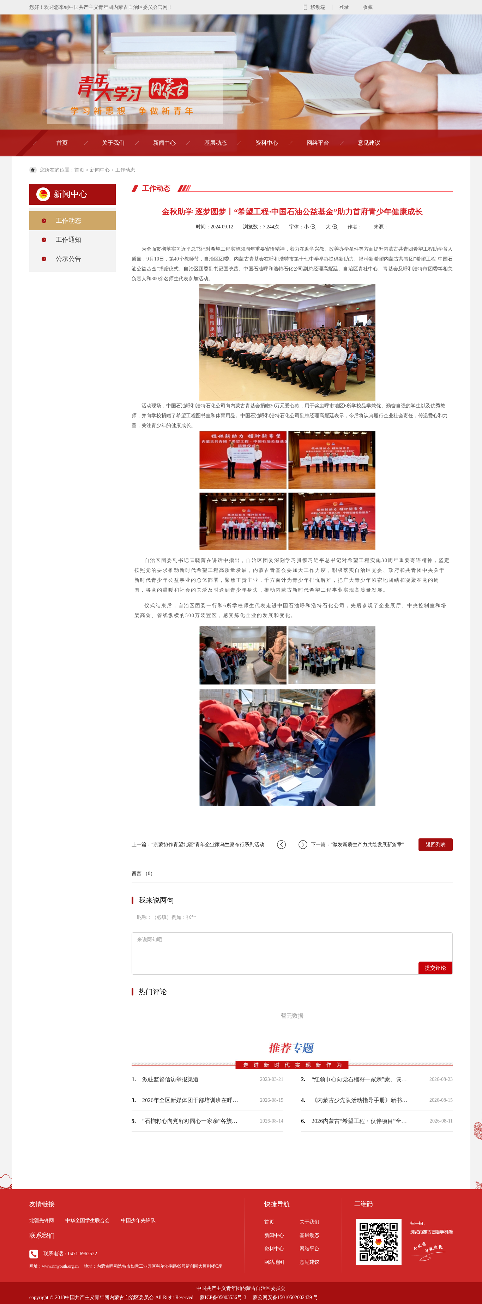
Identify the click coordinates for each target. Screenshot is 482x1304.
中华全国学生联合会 (87, 1220)
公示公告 (68, 258)
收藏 (368, 7)
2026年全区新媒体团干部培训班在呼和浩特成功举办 (191, 1100)
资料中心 (266, 143)
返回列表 (436, 844)
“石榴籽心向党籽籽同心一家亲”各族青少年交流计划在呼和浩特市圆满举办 (191, 1121)
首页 (62, 143)
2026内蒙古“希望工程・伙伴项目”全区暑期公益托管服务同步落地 (361, 1121)
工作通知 (68, 239)
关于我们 (113, 143)
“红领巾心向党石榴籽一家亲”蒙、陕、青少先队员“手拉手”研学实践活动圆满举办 (361, 1079)
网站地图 (274, 1262)
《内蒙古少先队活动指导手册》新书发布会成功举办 (361, 1100)
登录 (344, 7)
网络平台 (318, 143)
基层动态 (215, 143)
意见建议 (369, 143)
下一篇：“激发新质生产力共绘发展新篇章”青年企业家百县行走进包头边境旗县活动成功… (361, 844)
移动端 (318, 7)
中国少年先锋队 (138, 1220)
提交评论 (435, 968)
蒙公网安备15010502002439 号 (285, 1297)
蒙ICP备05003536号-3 (223, 1297)
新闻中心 (164, 143)
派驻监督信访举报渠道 (170, 1079)
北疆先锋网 (41, 1220)
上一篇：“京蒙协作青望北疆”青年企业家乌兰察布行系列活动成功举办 (208, 844)
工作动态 (125, 170)
